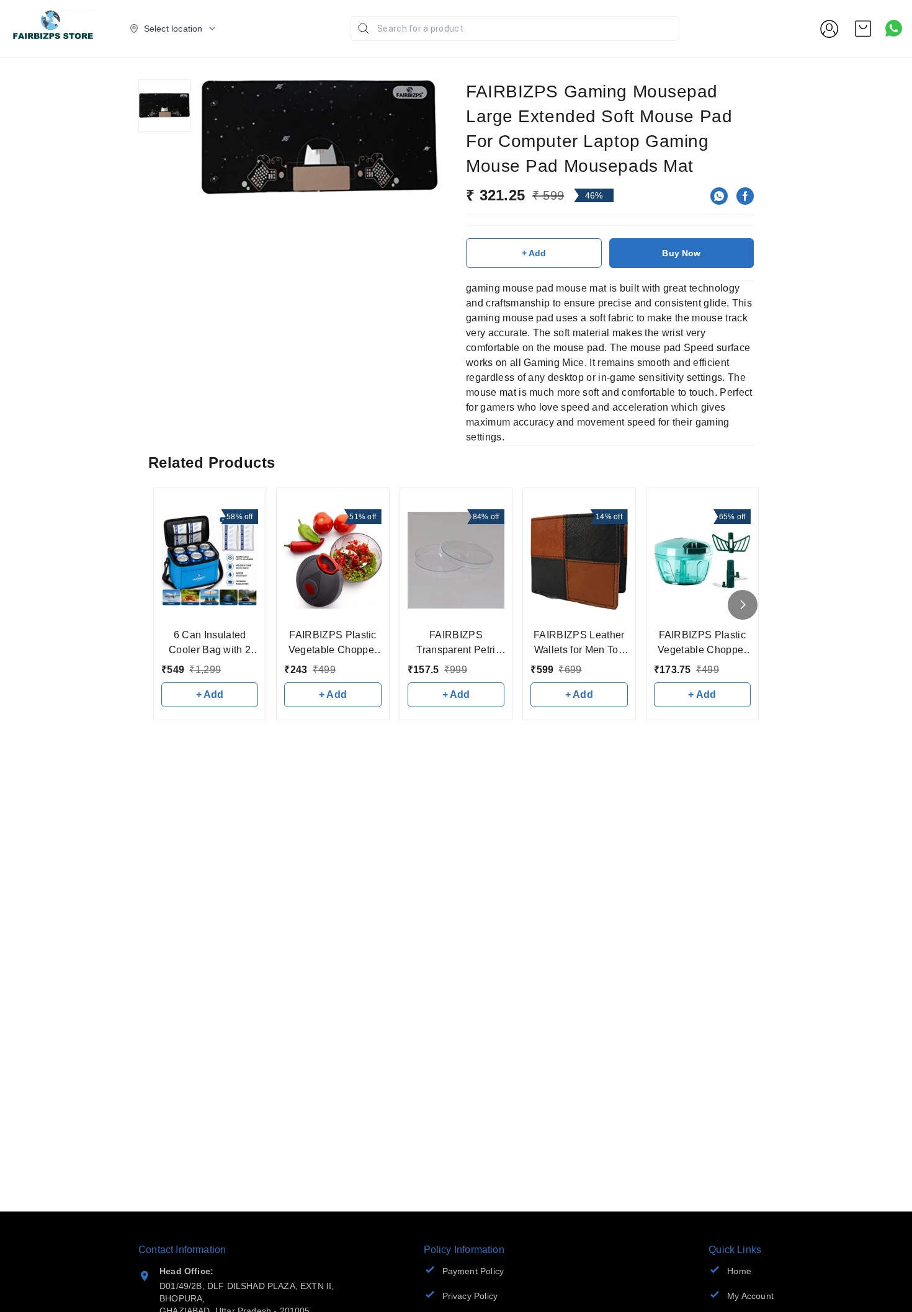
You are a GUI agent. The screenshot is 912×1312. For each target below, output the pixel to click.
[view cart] (863, 28)
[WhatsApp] (719, 196)
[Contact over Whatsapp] (893, 28)
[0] (863, 28)
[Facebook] (745, 196)
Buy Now (681, 253)
